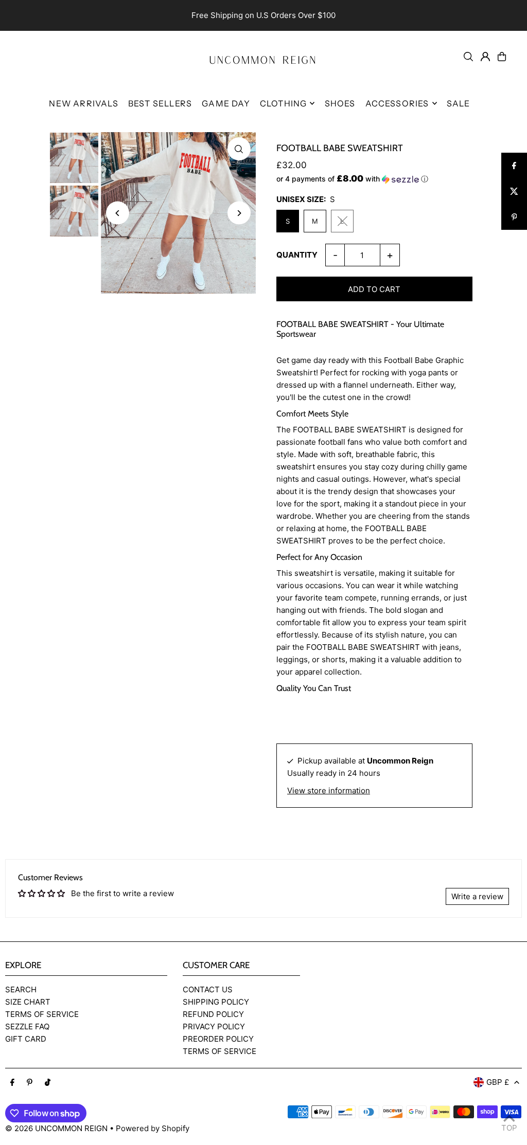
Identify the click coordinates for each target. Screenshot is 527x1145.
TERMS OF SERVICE (42, 1014)
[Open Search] (468, 56)
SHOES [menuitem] (340, 103)
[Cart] (502, 56)
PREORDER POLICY (218, 1039)
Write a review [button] (477, 896)
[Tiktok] (47, 1083)
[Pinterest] (29, 1083)
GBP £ (497, 1082)
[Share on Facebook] (514, 165)
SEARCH (21, 989)
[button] (374, 179)
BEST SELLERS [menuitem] (160, 103)
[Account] (485, 56)
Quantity (297, 255)
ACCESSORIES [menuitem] (397, 103)
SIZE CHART (27, 1002)
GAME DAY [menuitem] (226, 103)
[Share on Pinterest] (514, 217)
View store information (328, 790)
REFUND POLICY (213, 1014)
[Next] (239, 213)
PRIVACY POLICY (214, 1026)
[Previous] (117, 213)
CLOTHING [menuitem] (283, 103)
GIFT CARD (25, 1039)
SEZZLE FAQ (27, 1026)
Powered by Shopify (152, 1128)
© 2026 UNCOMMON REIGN (56, 1128)
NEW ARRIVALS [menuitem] (83, 103)
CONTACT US (208, 989)
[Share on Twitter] (514, 191)
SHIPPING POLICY (216, 1002)
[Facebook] (12, 1083)
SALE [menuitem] (458, 103)
